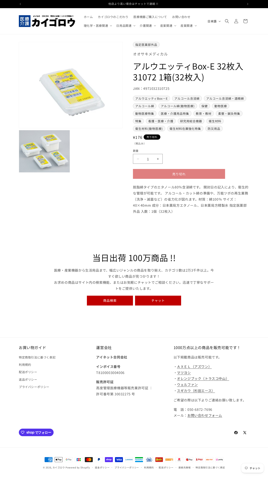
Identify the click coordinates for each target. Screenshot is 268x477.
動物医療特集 (144, 113)
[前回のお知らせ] (20, 4)
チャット (158, 300)
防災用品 (214, 128)
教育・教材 (203, 113)
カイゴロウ (59, 467)
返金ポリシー (102, 467)
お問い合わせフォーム (204, 415)
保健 (204, 106)
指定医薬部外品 (146, 45)
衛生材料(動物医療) (149, 128)
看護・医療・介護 (160, 121)
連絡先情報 (184, 467)
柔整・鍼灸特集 (229, 113)
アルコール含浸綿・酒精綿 (225, 98)
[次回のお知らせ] (247, 4)
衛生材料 (215, 121)
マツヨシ (184, 372)
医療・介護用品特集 (175, 113)
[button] (97, 25)
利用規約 (25, 365)
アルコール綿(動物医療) (178, 106)
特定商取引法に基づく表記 (37, 357)
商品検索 (110, 300)
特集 (138, 121)
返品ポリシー (28, 379)
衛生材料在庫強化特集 (185, 128)
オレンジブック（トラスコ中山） (203, 378)
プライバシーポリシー (34, 387)
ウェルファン (187, 384)
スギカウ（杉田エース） (196, 390)
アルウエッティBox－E (151, 98)
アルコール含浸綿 (187, 98)
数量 (136, 151)
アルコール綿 (144, 106)
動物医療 (220, 106)
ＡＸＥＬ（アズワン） (194, 366)
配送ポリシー (28, 372)
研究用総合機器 (191, 121)
